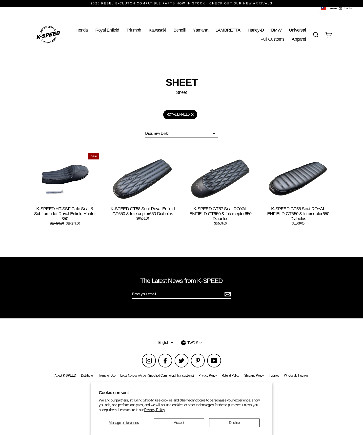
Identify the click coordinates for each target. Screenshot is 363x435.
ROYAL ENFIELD (178, 114)
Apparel (299, 39)
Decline (234, 422)
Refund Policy (230, 375)
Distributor (87, 375)
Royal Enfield (107, 30)
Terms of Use (106, 375)
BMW (276, 30)
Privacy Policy (154, 410)
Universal (297, 30)
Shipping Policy (254, 375)
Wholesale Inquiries (296, 375)
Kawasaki (157, 30)
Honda (82, 30)
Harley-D (256, 30)
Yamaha (200, 30)
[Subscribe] (227, 294)
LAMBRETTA (228, 30)
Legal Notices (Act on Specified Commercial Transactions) (157, 375)
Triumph (133, 30)
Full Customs (272, 39)
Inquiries (274, 375)
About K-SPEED (65, 375)
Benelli (180, 30)
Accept (179, 422)
